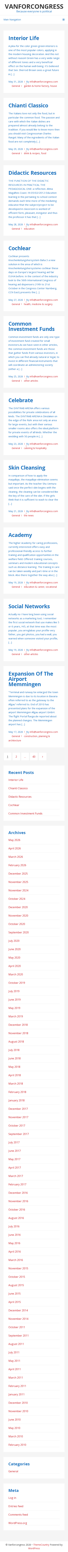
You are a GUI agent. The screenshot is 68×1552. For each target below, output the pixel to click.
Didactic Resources (32, 172)
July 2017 (13, 1142)
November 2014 (18, 1319)
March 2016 (15, 1260)
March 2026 (15, 857)
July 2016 (13, 1226)
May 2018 (14, 1067)
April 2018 (14, 1075)
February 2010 (17, 1445)
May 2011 (14, 1361)
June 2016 (14, 1235)
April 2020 (14, 966)
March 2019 (15, 1016)
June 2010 (14, 1419)
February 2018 (17, 1092)
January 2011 (16, 1394)
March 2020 (15, 974)
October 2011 (16, 1327)
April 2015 (14, 1302)
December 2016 (18, 1193)
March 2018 (15, 1083)
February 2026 (17, 865)
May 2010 (14, 1428)
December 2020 (18, 907)
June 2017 (14, 1151)
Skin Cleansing (26, 467)
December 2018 (18, 1025)
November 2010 (18, 1411)
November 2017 (18, 1117)
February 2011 (17, 1386)
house (53, 85)
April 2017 (14, 1167)
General (16, 85)
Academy (20, 534)
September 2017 (18, 1134)
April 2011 (14, 1369)
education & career (34, 586)
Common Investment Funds (31, 326)
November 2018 (18, 1033)
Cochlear (19, 248)
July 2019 (13, 991)
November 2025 (18, 882)
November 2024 (18, 890)
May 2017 (14, 1159)
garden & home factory (36, 85)
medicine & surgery (42, 304)
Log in (12, 1498)
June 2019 (14, 999)
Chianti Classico (28, 105)
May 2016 (14, 1243)
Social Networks (29, 606)
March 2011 (15, 1377)
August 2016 (16, 1218)
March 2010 (15, 1436)
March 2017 (15, 1176)
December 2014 (18, 1310)
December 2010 (18, 1403)
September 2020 (18, 932)
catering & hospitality (35, 448)
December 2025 (18, 873)
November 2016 (18, 1201)
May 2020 (14, 957)
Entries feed (15, 1506)
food (43, 153)
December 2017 (18, 1109)
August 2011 (16, 1344)
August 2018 (16, 1041)
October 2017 (16, 1125)
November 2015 (18, 1268)
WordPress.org (17, 1523)
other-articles (31, 380)
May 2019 (14, 1008)
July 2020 (13, 941)
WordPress (34, 1548)
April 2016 (14, 1251)
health (27, 304)
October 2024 (16, 899)
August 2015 (16, 1285)
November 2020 (18, 915)
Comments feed (18, 1514)
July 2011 (13, 1352)
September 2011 (18, 1335)
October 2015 (16, 1277)
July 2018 (13, 1050)
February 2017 (17, 1184)
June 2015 (14, 1293)
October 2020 (16, 924)
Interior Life (23, 38)
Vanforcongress (34, 6)
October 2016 (16, 1209)
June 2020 (14, 949)
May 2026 (14, 840)
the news (29, 515)
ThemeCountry (41, 1544)
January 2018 (16, 1100)
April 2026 (14, 848)
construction (30, 736)
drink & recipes (32, 153)
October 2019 (16, 983)
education (29, 228)
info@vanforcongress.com (44, 81)
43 (35, 756)
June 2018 (14, 1058)
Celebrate (20, 400)
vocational (51, 586)
